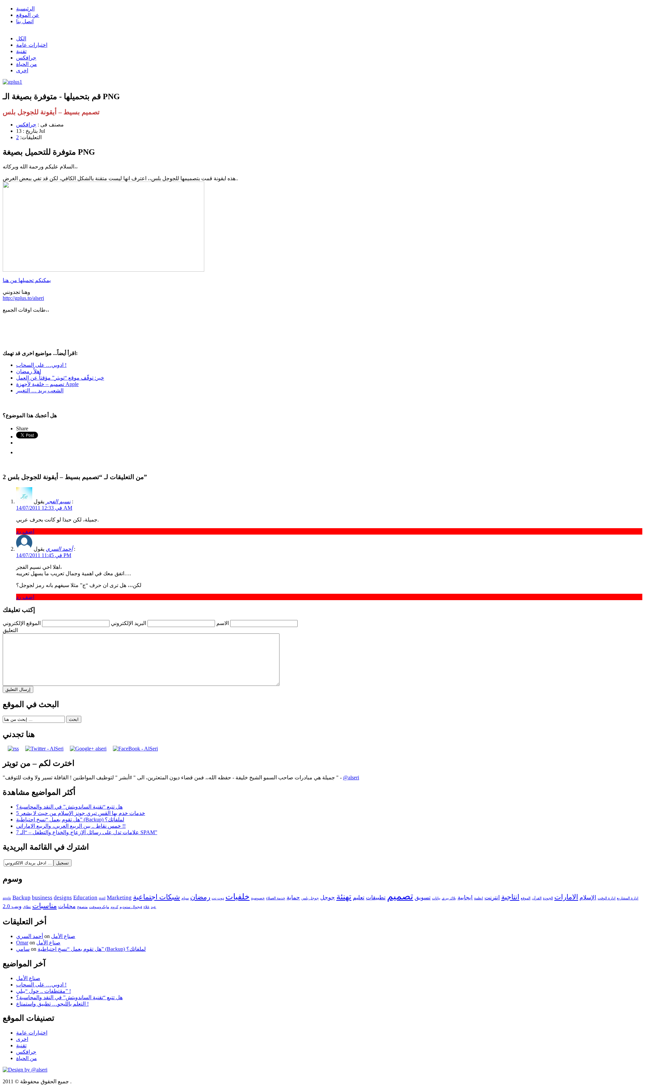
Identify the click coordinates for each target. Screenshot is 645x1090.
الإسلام (587, 897)
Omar (22, 942)
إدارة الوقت (606, 898)
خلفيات (237, 896)
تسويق (423, 897)
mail (102, 898)
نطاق (27, 907)
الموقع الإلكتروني (22, 623)
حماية (293, 897)
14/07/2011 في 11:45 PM (43, 555)
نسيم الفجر (58, 501)
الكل (21, 38)
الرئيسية (25, 8)
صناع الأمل (63, 936)
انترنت (492, 897)
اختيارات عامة (31, 45)
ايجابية (465, 897)
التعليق (10, 630)
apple (7, 898)
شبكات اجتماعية (156, 897)
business (42, 897)
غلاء (146, 907)
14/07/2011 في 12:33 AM (44, 508)
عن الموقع (27, 15)
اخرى (22, 70)
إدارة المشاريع (627, 898)
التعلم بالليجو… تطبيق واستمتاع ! (52, 1004)
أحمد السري (59, 549)
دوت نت (218, 898)
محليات (67, 906)
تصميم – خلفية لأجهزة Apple (47, 384)
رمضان (200, 897)
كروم (114, 907)
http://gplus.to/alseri (23, 298)
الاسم (222, 623)
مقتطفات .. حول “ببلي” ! (43, 991)
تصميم (400, 896)
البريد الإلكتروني (128, 623)
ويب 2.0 (12, 906)
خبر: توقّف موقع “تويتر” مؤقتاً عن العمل (60, 378)
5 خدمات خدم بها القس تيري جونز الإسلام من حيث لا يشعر (80, 813)
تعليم (358, 897)
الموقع (525, 898)
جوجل (327, 897)
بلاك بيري (449, 898)
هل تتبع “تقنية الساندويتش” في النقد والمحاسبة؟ (69, 807)
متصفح (82, 907)
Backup (21, 897)
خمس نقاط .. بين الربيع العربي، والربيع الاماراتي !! (71, 826)
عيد (153, 907)
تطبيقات (376, 897)
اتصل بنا (25, 21)
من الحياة (26, 64)
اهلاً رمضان (28, 371)
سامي (23, 949)
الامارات (566, 897)
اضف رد (25, 531)
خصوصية (258, 898)
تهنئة (343, 896)
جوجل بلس (310, 898)
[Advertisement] (322, 331)
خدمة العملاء (275, 898)
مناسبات (44, 906)
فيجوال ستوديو (131, 907)
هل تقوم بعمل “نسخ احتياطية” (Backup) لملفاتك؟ (70, 819)
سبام (185, 898)
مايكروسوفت (99, 907)
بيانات (436, 898)
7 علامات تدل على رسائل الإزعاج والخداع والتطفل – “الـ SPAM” (86, 832)
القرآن (537, 898)
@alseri (351, 777)
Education (85, 897)
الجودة (548, 898)
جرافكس (26, 58)
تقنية (21, 51)
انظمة (478, 898)
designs (63, 897)
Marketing (119, 897)
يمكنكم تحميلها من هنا (27, 280)
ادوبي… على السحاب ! (41, 365)
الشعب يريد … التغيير (39, 390)
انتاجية (510, 897)
